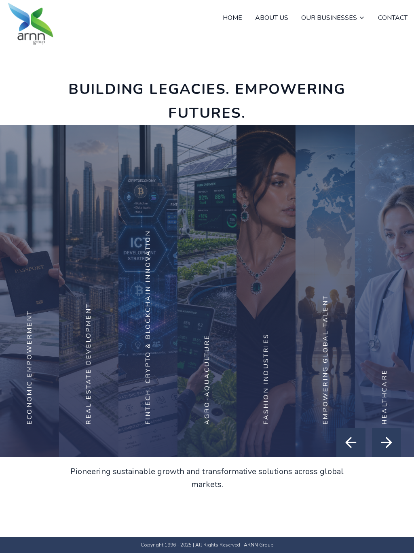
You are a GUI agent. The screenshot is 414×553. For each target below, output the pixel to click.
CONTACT (393, 17)
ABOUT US (271, 17)
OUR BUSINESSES (329, 17)
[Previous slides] (350, 442)
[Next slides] (386, 442)
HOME (232, 17)
